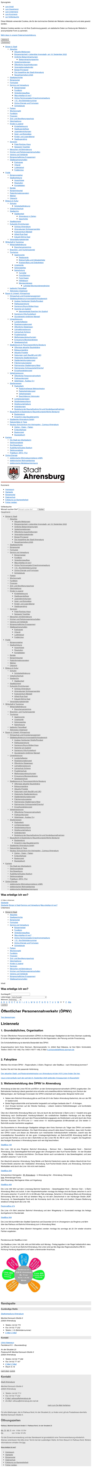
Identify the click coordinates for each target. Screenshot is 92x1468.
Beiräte (13, 188)
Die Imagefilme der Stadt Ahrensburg (29, 72)
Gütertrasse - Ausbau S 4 (24, 380)
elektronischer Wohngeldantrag (22, 460)
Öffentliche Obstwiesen (23, 327)
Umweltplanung (16, 319)
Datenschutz (10, 497)
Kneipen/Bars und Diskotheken (31, 262)
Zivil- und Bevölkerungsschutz (22, 118)
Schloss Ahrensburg (22, 226)
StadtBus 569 (6, 1217)
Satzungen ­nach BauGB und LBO (27, 355)
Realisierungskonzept (23, 324)
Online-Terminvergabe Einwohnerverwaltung (32, 98)
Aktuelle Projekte (21, 352)
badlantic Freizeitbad (18, 288)
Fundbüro (18, 90)
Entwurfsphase (20, 429)
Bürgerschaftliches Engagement (22, 157)
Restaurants (23, 257)
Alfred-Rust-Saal (21, 234)
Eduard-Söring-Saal (22, 237)
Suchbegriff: (6, 994)
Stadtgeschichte (16, 77)
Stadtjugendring (20, 139)
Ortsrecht (13, 198)
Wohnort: (4, 999)
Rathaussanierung (21, 303)
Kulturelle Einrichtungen (19, 224)
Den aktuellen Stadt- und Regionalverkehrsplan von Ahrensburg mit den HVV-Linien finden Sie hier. (40, 1073)
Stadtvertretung (16, 177)
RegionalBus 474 (8, 1206)
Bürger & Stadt (11, 46)
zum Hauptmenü (12, 9)
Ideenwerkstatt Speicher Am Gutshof (33, 311)
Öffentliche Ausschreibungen (25, 64)
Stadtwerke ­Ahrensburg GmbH (22, 419)
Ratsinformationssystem (19, 193)
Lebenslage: (6, 997)
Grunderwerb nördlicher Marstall (27, 316)
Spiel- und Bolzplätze (22, 134)
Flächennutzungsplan (23, 362)
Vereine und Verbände (19, 154)
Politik (7, 172)
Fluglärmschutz (20, 334)
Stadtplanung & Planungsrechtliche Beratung (28, 344)
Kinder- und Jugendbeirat (24, 136)
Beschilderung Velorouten (29, 396)
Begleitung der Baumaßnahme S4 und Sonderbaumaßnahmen (39, 409)
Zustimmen (5, 42)
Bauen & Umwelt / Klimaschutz (17, 293)
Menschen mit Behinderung (21, 149)
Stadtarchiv (14, 211)
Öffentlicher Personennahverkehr (27, 375)
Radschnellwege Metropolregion (32, 388)
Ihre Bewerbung (16, 445)
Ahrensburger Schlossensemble (27, 229)
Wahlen (13, 195)
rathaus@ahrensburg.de (18, 1398)
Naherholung (19, 270)
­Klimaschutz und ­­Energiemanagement (25, 296)
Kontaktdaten (19, 185)
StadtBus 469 (6, 1184)
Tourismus (14, 252)
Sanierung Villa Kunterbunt (25, 314)
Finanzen (13, 116)
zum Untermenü (11, 11)
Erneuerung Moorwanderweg (26, 339)
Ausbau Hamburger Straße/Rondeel (28, 301)
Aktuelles (13, 49)
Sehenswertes (20, 267)
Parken (13, 108)
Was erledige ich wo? (22, 95)
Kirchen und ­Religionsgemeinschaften (25, 152)
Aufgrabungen (20, 406)
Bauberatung (19, 414)
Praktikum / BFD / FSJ (18, 452)
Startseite (9, 492)
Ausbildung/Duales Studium (21, 447)
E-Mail (11, 1332)
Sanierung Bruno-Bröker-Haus (26, 306)
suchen (4, 1005)
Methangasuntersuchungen (25, 337)
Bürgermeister (20, 87)
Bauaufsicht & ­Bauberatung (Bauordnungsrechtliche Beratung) (35, 411)
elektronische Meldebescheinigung (24, 463)
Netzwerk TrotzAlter (22, 147)
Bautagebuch (19, 434)
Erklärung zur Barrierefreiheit (16, 499)
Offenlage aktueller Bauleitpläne (27, 347)
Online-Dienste (11, 455)
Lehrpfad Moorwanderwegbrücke (36, 285)
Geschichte (23, 219)
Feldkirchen (19, 170)
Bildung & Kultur (11, 201)
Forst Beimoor (24, 275)
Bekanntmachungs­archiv (29, 59)
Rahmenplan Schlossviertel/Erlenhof (29, 368)
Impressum (9, 489)
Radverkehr (19, 386)
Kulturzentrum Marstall (23, 231)
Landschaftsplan (20, 321)
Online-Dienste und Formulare (26, 103)
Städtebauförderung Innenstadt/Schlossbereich (28, 298)
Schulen (13, 203)
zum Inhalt (9, 6)
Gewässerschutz (21, 342)
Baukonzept (19, 432)
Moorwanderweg (25, 283)
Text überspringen (8, 1017)
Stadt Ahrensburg (8, 1382)
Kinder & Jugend (16, 123)
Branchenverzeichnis (22, 247)
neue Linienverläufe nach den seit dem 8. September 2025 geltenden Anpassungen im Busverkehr (40, 1078)
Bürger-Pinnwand (21, 69)
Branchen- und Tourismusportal (22, 249)
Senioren (13, 141)
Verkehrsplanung (16, 373)
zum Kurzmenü (11, 14)
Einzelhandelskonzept (23, 370)
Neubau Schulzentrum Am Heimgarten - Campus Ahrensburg (34, 424)
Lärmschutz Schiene (22, 332)
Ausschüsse (19, 180)
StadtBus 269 (6, 1170)
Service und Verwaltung (19, 85)
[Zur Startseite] (34, 482)
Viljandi (17, 165)
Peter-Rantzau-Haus (22, 144)
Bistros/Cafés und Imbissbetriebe (32, 260)
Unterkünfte (19, 265)
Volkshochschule (16, 208)
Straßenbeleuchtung (22, 401)
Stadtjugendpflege (21, 129)
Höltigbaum (23, 280)
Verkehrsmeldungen (22, 62)
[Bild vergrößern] (23, 1293)
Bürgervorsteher (16, 175)
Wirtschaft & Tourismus (14, 242)
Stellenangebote (16, 442)
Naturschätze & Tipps (18, 422)
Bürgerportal (15, 80)
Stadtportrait (19, 213)
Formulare (14, 82)
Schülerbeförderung (22, 206)
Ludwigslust (19, 167)
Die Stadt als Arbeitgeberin (20, 440)
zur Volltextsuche (12, 17)
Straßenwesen (16, 383)
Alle (69, 1002)
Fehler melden (11, 502)
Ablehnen (5, 39)
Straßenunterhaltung (22, 404)
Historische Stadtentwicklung (25, 357)
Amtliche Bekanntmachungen (26, 57)
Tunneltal (22, 273)
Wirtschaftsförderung (18, 244)
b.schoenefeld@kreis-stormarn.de (60, 1049)
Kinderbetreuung (21, 126)
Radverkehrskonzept (27, 391)
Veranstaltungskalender (23, 67)
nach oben (5, 1371)
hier (23, 1442)
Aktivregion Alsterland (18, 291)
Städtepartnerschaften (18, 159)
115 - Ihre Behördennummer (25, 100)
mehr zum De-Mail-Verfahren (59, 1405)
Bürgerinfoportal (16, 190)
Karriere (8, 437)
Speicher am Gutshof (22, 309)
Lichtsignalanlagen (22, 398)
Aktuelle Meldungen (22, 51)
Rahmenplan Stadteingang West (27, 365)
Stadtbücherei (15, 221)
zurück (12, 1371)
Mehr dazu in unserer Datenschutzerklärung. (18, 35)
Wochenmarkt (15, 111)
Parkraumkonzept (21, 378)
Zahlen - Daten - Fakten (23, 427)
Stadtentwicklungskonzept (24, 360)
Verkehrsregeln (25, 393)
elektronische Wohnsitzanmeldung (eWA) (26, 458)
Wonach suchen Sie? (9, 509)
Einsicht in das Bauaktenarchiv (26, 416)
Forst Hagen (24, 278)
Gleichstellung (15, 121)
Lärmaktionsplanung (22, 329)
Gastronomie (19, 255)
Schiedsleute (19, 105)
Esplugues (18, 162)
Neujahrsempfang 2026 (23, 75)
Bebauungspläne (21, 350)
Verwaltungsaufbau (22, 93)
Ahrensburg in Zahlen (27, 216)
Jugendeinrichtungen (22, 131)
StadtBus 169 (6, 1144)
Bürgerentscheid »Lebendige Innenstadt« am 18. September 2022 (40, 54)
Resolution (18, 183)
